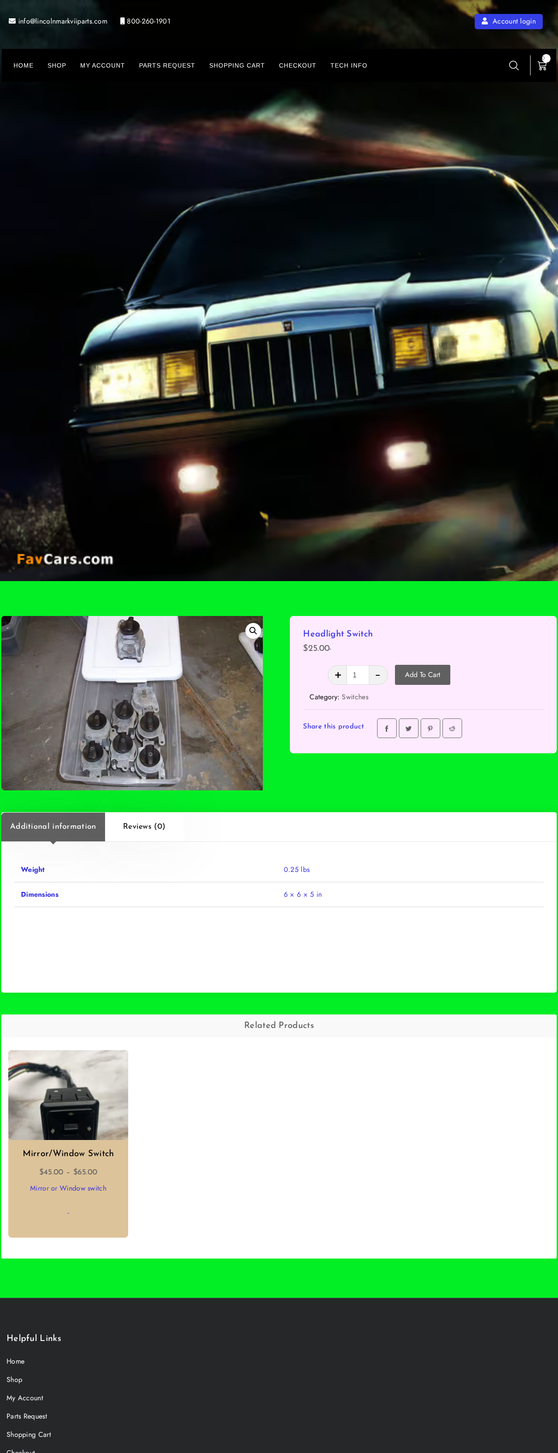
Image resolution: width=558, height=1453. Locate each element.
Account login (513, 21)
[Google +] (452, 728)
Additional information (53, 827)
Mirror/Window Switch (68, 1154)
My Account (102, 65)
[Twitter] (408, 728)
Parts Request (167, 65)
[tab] (53, 827)
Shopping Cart (237, 65)
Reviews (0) (144, 827)
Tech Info (348, 65)
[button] (253, 631)
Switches (355, 697)
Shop (57, 65)
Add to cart (422, 675)
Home (24, 65)
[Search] (514, 65)
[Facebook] (387, 728)
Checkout (297, 65)
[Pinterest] (430, 728)
